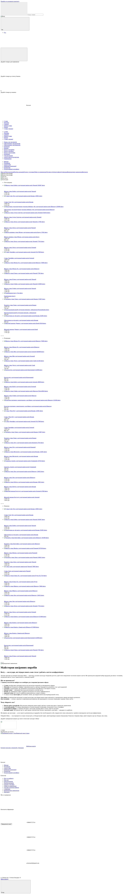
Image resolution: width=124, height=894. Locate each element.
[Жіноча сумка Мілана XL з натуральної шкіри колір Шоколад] (63, 262)
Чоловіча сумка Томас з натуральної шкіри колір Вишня (20, 305)
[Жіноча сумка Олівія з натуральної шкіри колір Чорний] (63, 284)
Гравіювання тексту (9, 296)
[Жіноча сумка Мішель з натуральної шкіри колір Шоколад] (63, 586)
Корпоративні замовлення (74, 172)
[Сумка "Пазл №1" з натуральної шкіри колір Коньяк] (63, 411)
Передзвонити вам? (6, 824)
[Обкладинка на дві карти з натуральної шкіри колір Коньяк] (63, 316)
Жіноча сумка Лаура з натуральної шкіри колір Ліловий (20, 247)
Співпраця (64, 172)
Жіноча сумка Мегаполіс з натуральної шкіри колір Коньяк (21, 456)
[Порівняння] (14, 54)
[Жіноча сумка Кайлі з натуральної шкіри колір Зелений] (63, 382)
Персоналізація (9, 172)
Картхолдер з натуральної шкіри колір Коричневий (18, 377)
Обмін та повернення (40, 172)
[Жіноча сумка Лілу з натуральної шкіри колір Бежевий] (63, 442)
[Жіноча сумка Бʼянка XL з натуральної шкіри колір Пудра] (63, 575)
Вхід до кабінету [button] (9, 778)
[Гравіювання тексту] (63, 293)
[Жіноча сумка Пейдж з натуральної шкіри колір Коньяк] (63, 482)
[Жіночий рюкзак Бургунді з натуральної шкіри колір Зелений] (63, 491)
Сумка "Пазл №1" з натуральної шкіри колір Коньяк (19, 417)
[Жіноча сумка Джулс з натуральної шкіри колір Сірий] (63, 361)
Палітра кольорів (19, 172)
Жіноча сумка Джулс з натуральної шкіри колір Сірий (19, 365)
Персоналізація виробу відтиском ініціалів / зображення (20, 312)
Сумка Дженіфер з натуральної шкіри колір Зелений (19, 258)
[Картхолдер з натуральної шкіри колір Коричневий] (63, 370)
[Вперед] (3, 503)
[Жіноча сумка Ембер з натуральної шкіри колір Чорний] (63, 185)
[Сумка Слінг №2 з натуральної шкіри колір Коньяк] (63, 196)
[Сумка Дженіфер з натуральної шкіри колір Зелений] (63, 252)
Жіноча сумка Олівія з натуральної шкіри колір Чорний (20, 288)
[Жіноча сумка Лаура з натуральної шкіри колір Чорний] (63, 222)
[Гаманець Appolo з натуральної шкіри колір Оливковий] (63, 461)
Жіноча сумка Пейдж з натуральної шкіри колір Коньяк (20, 486)
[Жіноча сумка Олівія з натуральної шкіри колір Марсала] (63, 391)
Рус (5, 32)
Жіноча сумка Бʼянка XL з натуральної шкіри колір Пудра (20, 581)
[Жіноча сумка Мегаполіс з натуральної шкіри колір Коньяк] (63, 452)
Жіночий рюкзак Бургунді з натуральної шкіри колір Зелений (21, 497)
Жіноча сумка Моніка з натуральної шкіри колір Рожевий (20, 553)
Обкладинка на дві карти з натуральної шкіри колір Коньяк (21, 320)
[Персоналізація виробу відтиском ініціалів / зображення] (63, 309)
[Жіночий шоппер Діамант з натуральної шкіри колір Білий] (63, 323)
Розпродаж (7, 167)
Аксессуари (7, 164)
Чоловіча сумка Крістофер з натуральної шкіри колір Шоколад (22, 543)
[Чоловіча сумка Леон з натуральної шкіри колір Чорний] (63, 557)
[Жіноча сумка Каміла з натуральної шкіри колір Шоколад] (63, 616)
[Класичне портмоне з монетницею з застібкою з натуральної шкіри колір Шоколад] (63, 400)
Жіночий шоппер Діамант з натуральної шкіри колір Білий (21, 329)
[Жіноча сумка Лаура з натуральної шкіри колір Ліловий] (63, 241)
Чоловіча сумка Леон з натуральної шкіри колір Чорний (20, 562)
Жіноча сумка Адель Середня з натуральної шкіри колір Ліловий (22, 217)
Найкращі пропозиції (10, 166)
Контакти (85, 172)
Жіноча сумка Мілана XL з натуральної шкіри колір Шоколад (21, 268)
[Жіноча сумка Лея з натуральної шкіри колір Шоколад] (63, 471)
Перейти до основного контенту (10, 1)
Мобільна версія (31, 746)
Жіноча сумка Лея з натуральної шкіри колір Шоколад (19, 477)
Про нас (3, 172)
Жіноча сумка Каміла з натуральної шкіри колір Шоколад (20, 622)
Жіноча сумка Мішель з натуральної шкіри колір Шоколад (20, 591)
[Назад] (1, 503)
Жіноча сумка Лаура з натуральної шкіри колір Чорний (20, 228)
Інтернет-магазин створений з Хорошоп (12, 747)
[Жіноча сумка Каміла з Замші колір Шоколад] (63, 627)
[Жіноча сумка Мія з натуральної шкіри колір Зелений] (63, 351)
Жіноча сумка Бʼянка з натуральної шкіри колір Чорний (20, 279)
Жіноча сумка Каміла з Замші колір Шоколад (17, 633)
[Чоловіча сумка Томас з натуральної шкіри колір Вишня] (63, 299)
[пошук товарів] (14, 9)
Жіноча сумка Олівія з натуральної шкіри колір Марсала (20, 395)
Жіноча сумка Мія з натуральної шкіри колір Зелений (19, 356)
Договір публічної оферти (53, 172)
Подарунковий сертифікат (11, 169)
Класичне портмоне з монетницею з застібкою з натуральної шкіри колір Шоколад (28, 406)
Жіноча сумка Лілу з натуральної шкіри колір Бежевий (20, 447)
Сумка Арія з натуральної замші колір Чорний (17, 571)
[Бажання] (62, 69)
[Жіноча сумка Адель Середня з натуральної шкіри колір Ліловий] (63, 212)
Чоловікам (7, 163)
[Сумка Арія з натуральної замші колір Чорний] (63, 566)
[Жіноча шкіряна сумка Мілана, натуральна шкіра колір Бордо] (63, 232)
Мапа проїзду (4, 879)
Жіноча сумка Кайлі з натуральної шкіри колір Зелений (20, 386)
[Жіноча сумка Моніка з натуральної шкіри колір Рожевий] (63, 548)
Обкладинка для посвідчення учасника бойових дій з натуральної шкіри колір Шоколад (29, 209)
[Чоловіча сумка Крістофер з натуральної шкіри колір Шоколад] (63, 538)
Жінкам (6, 161)
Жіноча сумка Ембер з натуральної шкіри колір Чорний (20, 191)
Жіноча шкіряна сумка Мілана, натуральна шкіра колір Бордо (21, 237)
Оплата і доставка (29, 172)
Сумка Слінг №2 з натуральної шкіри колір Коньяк (18, 202)
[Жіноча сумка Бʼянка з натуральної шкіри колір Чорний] (63, 273)
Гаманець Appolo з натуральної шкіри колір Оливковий (20, 467)
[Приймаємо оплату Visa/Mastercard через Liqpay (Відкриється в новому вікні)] (15, 733)
